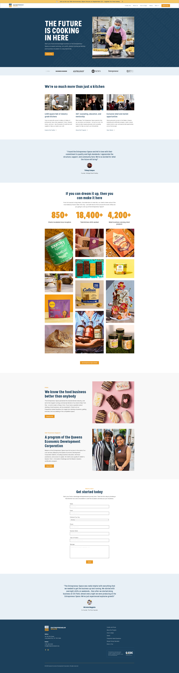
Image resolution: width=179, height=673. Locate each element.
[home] (18, 6)
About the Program (111, 630)
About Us (135, 5)
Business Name (74, 531)
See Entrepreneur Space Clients (89, 362)
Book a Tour (166, 5)
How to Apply (143, 5)
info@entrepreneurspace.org (52, 646)
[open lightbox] (59, 250)
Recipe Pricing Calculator (113, 641)
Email (71, 510)
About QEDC (49, 466)
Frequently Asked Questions (114, 638)
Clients (151, 5)
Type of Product (74, 537)
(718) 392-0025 (49, 644)
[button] (157, 5)
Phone (71, 524)
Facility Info (128, 5)
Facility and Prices (111, 627)
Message (72, 544)
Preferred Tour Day (75, 517)
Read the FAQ (49, 416)
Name (71, 503)
